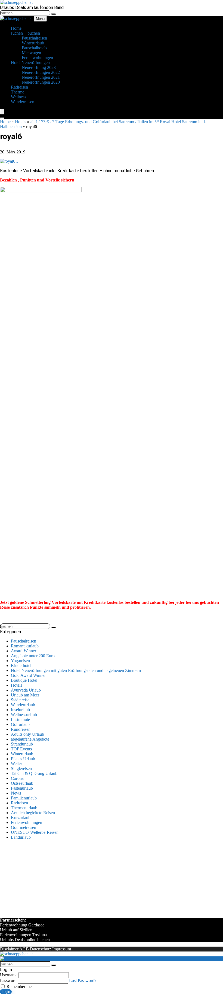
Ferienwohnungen (26, 822)
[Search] (2, 118)
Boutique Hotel (24, 680)
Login (6, 992)
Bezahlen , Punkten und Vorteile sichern (37, 180)
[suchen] (53, 14)
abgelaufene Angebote (30, 739)
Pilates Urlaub (23, 758)
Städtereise (20, 700)
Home (5, 121)
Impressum (61, 949)
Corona (17, 778)
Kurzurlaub (20, 817)
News (16, 793)
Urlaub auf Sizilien (16, 930)
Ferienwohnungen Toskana (23, 934)
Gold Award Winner (28, 675)
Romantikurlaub (25, 646)
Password (8, 980)
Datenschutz (40, 949)
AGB (24, 949)
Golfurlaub (20, 724)
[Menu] (2, 111)
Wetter (16, 763)
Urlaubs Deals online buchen (25, 939)
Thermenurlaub (24, 807)
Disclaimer (9, 949)
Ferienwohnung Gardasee (22, 925)
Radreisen (19, 803)
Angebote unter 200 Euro (33, 655)
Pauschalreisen (23, 641)
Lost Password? (82, 980)
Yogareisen (20, 660)
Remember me (18, 986)
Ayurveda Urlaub (26, 690)
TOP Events (21, 749)
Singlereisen (21, 768)
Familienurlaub (24, 798)
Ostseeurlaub (22, 783)
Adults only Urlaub (27, 734)
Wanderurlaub (23, 704)
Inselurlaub (20, 709)
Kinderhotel (21, 665)
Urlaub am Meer (25, 695)
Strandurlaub (22, 744)
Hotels (20, 121)
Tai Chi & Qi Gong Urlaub (34, 773)
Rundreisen (20, 729)
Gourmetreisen (23, 827)
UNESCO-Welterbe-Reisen (34, 832)
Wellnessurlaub (24, 714)
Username (8, 974)
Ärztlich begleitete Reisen (33, 812)
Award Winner (23, 650)
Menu (40, 19)
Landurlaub (21, 837)
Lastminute (20, 719)
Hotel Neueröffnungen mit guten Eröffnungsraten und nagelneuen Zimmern (76, 670)
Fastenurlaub (22, 788)
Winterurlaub (22, 753)
